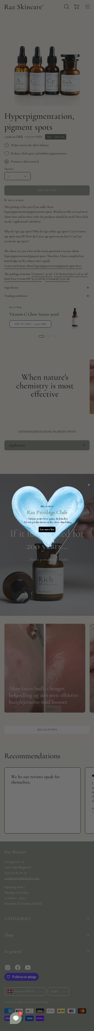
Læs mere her (47, 529)
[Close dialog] (89, 485)
